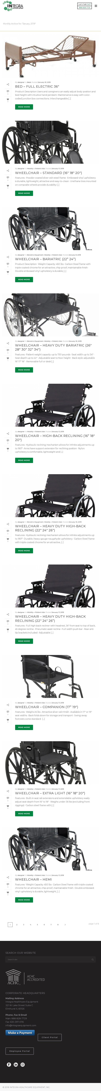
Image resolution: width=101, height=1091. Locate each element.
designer (21, 82)
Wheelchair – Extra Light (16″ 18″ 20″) (50, 793)
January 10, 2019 (44, 82)
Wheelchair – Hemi (33, 879)
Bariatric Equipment (35, 255)
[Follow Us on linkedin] (16, 1065)
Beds (29, 82)
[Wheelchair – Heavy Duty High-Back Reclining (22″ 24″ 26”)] (50, 586)
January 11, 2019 (58, 168)
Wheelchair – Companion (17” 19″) (46, 707)
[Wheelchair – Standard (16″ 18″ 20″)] (50, 142)
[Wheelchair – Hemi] (50, 849)
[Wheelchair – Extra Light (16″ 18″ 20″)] (50, 762)
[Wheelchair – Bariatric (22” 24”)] (50, 228)
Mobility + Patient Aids (36, 168)
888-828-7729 (19, 1018)
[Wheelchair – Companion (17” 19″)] (50, 676)
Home (93, 28)
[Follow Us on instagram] (23, 1065)
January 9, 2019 (75, 255)
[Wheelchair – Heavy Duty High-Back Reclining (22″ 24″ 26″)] (50, 495)
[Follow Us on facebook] (9, 1065)
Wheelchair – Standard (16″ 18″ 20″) (48, 173)
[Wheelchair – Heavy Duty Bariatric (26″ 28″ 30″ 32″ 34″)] (50, 314)
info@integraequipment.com (21, 1025)
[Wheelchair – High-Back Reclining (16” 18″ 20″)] (50, 405)
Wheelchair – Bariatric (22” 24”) (45, 259)
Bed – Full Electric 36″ (37, 86)
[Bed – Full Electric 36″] (50, 56)
